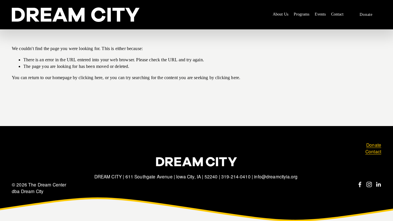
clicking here (90, 77)
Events (320, 14)
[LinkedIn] (378, 184)
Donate (366, 14)
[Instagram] (369, 184)
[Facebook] (360, 184)
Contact (337, 14)
